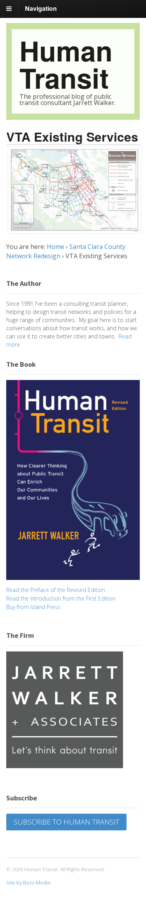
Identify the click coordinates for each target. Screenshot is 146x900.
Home (55, 246)
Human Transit (66, 64)
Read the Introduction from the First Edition (61, 598)
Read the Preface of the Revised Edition (55, 590)
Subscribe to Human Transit (66, 821)
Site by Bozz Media (28, 882)
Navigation (41, 8)
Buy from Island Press (33, 607)
